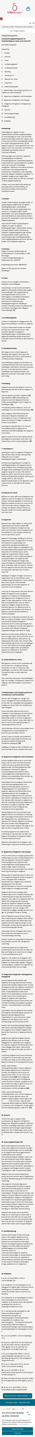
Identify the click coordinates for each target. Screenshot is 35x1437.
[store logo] (14, 9)
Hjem (11, 31)
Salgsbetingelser (19, 31)
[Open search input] (30, 23)
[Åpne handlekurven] (28, 8)
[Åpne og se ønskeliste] (33, 23)
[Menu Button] (1, 18)
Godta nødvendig (17, 1429)
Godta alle (17, 1433)
